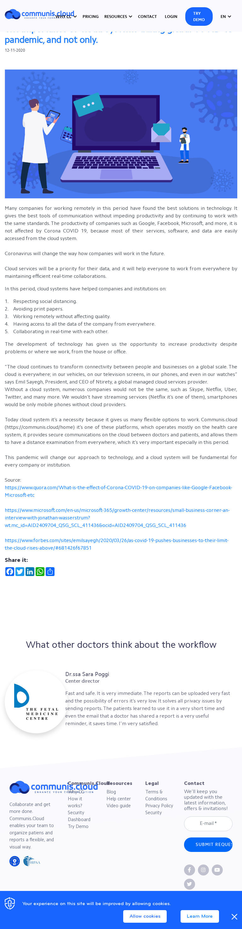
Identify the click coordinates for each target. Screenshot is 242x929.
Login (171, 16)
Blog (111, 792)
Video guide (119, 806)
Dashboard (79, 820)
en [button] (224, 16)
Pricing (91, 16)
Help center (119, 799)
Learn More (200, 916)
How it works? (75, 803)
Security (76, 813)
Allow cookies (145, 916)
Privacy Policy (159, 806)
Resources (115, 16)
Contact (147, 16)
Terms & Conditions (156, 796)
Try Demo (199, 16)
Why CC (63, 16)
